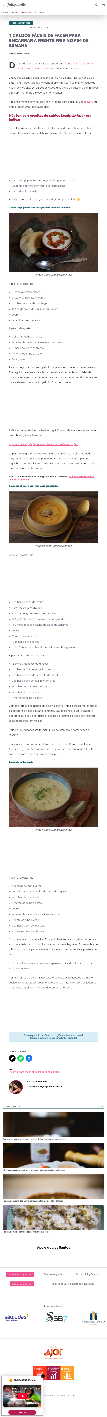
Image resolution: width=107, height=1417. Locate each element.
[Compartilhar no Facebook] (29, 1058)
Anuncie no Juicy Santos (20, 1274)
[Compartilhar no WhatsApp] (20, 1058)
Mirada (42, 13)
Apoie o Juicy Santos (21, 1284)
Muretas (14, 13)
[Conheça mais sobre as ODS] (53, 1373)
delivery (88, 101)
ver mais (101, 1107)
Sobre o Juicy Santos (87, 1274)
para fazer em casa (30, 1071)
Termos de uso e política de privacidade (73, 1284)
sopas (56, 1071)
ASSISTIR (22, 1412)
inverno (13, 1071)
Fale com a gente (53, 1274)
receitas (47, 1071)
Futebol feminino (28, 13)
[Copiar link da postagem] (12, 1058)
